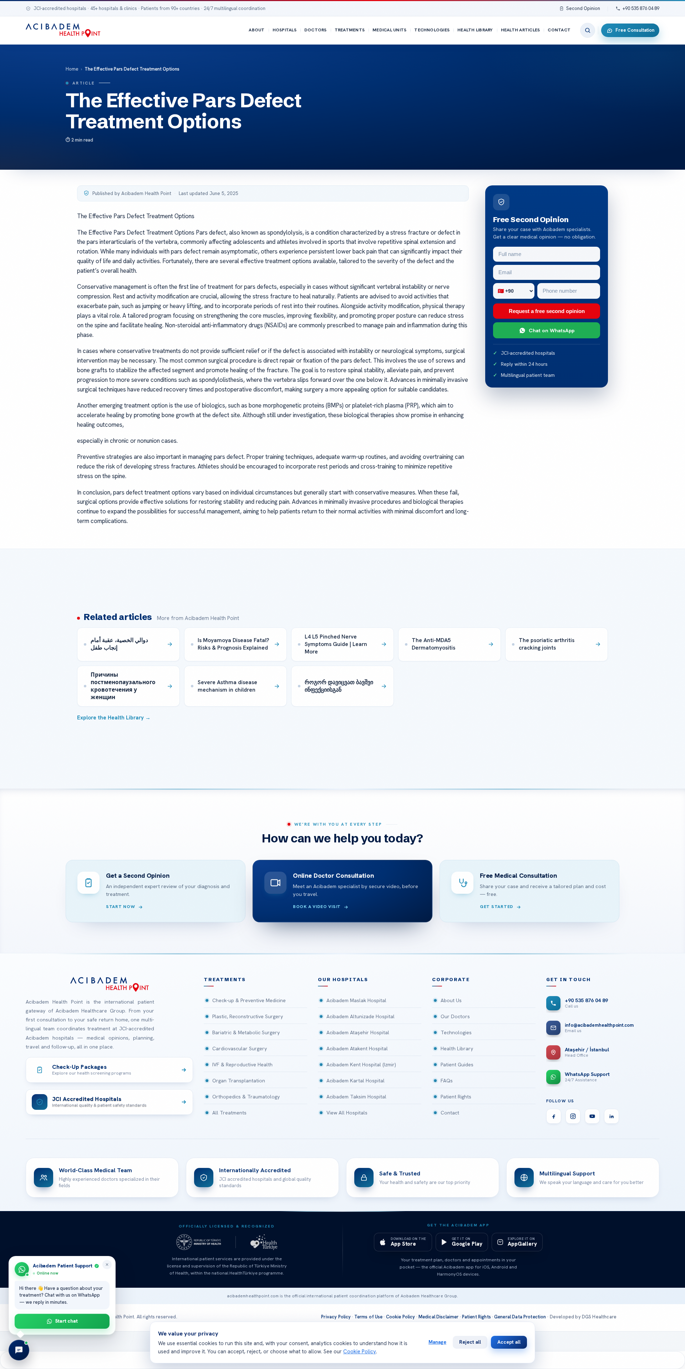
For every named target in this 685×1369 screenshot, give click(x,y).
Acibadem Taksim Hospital (356, 1096)
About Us (451, 1000)
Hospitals (284, 30)
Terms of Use (368, 1317)
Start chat (66, 1321)
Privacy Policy (336, 1317)
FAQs (447, 1080)
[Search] (587, 30)
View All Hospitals (346, 1112)
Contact (559, 30)
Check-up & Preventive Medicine (249, 1000)
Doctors (315, 30)
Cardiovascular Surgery (239, 1048)
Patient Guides (457, 1064)
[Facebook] (553, 1116)
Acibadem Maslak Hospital (356, 1000)
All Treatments (229, 1112)
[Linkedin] (611, 1116)
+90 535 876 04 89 (641, 8)
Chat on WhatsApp (551, 330)
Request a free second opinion (547, 311)
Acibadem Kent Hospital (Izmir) (361, 1064)
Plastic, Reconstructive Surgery (247, 1016)
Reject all (470, 1342)
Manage (437, 1342)
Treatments (350, 30)
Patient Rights (456, 1096)
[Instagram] (572, 1116)
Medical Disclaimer (438, 1317)
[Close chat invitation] (107, 1264)
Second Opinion (583, 8)
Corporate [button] (451, 979)
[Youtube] (592, 1116)
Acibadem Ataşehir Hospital (357, 1032)
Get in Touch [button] (568, 979)
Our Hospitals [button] (343, 979)
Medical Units (389, 30)
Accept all (509, 1342)
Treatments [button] (225, 979)
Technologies (432, 30)
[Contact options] (19, 1350)
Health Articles (520, 30)
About (256, 30)
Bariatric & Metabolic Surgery (246, 1032)
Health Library (475, 30)
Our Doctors (455, 1016)
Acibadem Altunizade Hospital (360, 1016)
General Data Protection (520, 1317)
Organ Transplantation (238, 1080)
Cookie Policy (400, 1317)
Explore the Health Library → (114, 717)
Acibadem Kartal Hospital (355, 1080)
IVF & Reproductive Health (242, 1064)
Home (72, 69)
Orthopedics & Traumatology (246, 1096)
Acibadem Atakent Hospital (357, 1048)
